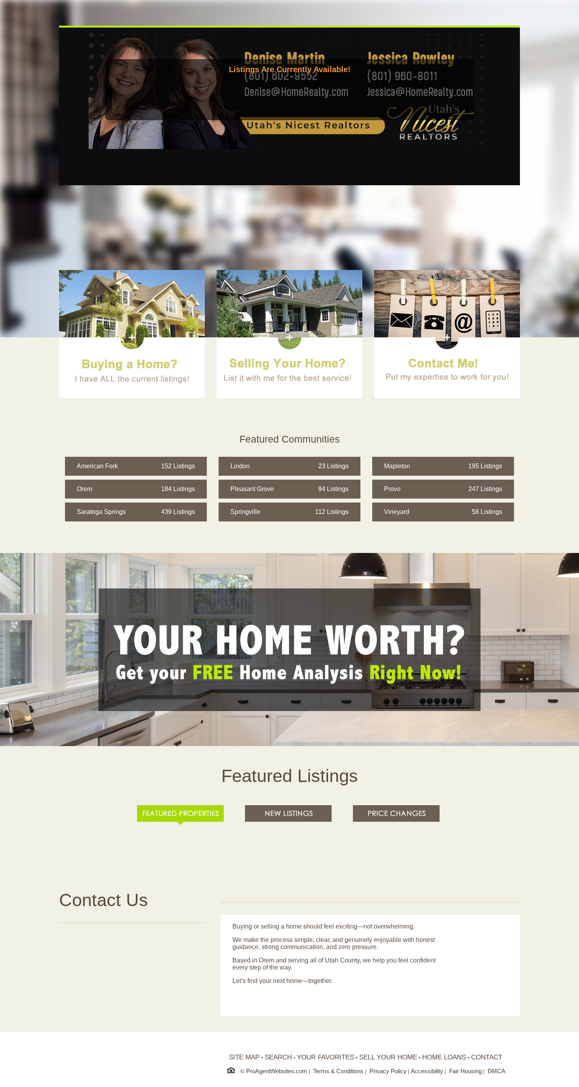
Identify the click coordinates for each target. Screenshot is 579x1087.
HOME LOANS (444, 1057)
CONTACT (486, 1057)
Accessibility (427, 1071)
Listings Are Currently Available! (290, 69)
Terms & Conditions (338, 1071)
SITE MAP (244, 1057)
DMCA (496, 1071)
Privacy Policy (387, 1071)
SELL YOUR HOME (388, 1057)
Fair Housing (465, 1071)
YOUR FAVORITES (325, 1057)
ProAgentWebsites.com (276, 1071)
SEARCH (278, 1057)
